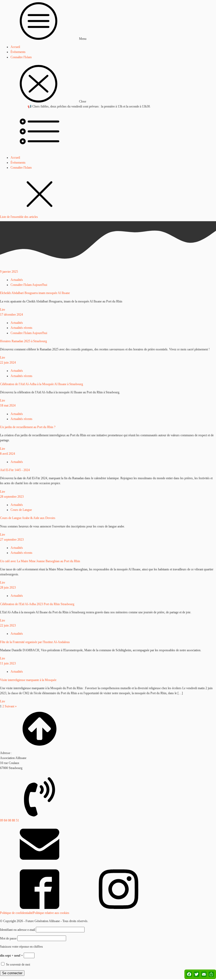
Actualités (17, 280)
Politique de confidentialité (16, 913)
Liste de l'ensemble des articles (19, 217)
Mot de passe (8, 938)
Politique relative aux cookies (51, 913)
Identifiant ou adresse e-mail (17, 930)
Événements (18, 52)
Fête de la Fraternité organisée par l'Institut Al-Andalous (35, 642)
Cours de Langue (21, 510)
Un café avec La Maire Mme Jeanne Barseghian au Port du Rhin (40, 561)
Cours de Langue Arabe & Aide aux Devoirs (27, 518)
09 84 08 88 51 (9, 820)
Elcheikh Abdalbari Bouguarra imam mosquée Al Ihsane (35, 293)
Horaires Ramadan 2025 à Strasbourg (23, 341)
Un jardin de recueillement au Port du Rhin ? (27, 427)
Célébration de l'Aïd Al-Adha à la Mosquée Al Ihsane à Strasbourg (41, 384)
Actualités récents (21, 328)
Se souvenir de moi (17, 964)
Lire (2, 309)
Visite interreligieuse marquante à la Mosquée (28, 680)
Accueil (15, 47)
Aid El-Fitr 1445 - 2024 (15, 470)
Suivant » (11, 706)
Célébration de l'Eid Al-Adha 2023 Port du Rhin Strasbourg (37, 604)
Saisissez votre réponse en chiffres (21, 946)
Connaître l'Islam (21, 57)
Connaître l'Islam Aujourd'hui (29, 285)
